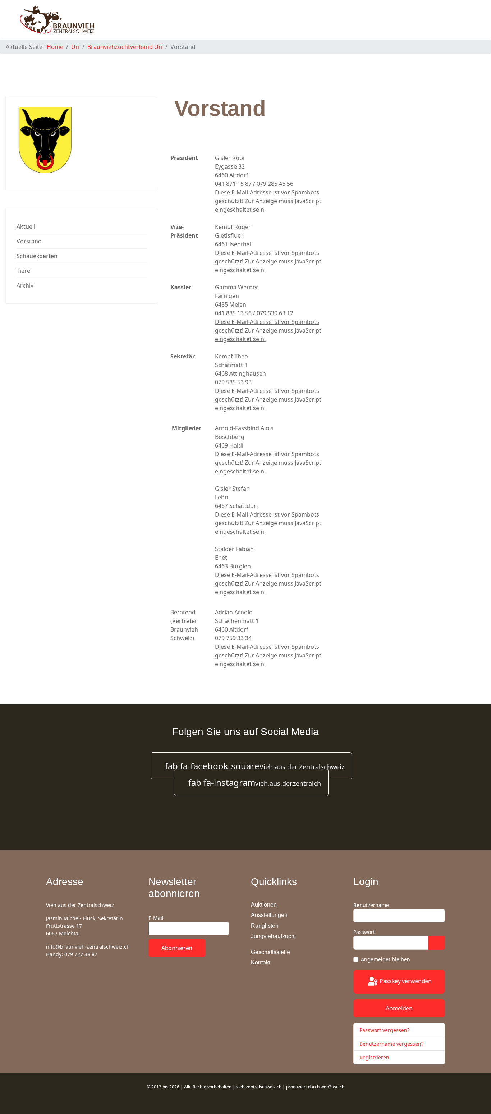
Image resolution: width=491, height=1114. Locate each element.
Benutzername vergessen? (391, 1043)
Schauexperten (37, 256)
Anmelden (399, 1008)
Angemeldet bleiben (385, 959)
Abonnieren (176, 948)
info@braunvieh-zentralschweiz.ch (88, 946)
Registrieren (375, 1057)
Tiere (23, 271)
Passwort (364, 932)
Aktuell (26, 226)
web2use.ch (332, 1087)
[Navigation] (468, 20)
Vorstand (29, 241)
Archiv (25, 285)
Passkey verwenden (405, 981)
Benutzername (371, 905)
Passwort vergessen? (384, 1030)
